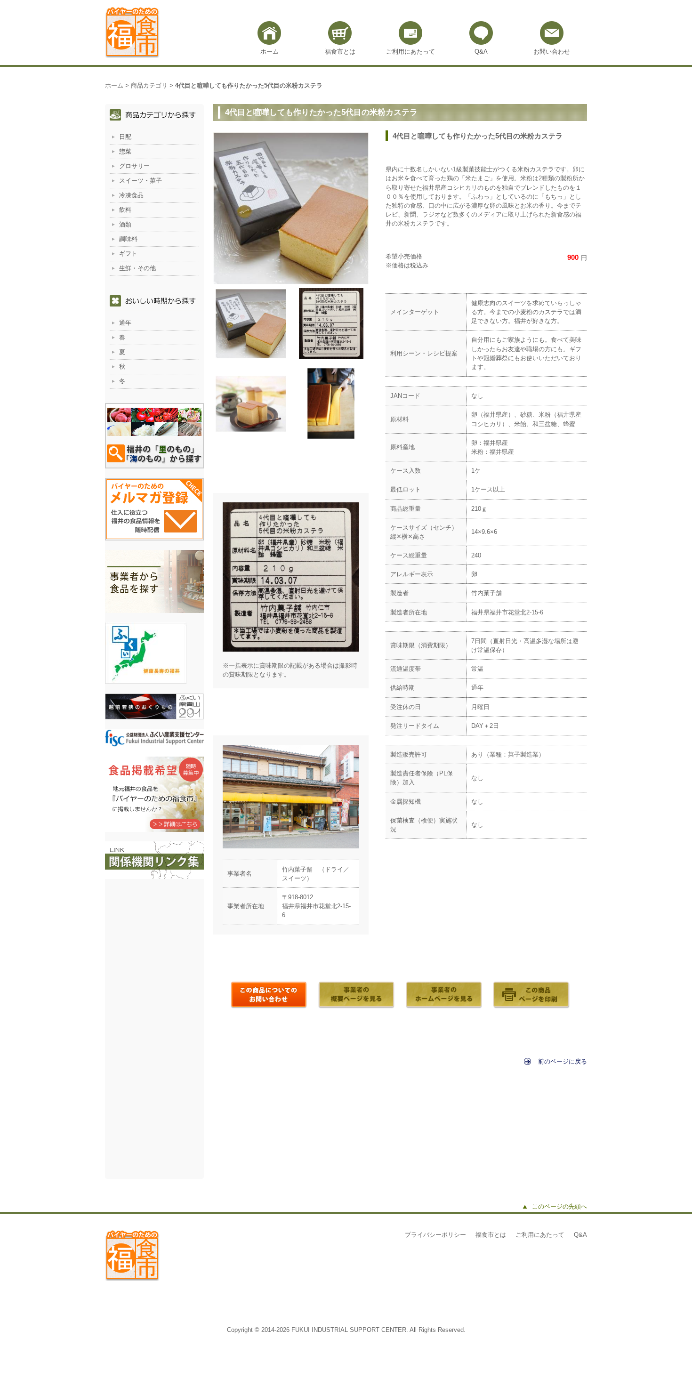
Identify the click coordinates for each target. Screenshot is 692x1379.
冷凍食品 (131, 195)
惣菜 (125, 151)
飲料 (125, 209)
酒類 (125, 224)
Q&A (481, 51)
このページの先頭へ (559, 1206)
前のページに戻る (562, 1061)
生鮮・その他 (137, 268)
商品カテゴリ (149, 85)
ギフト (128, 253)
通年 (125, 322)
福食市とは (340, 51)
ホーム (269, 51)
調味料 (128, 238)
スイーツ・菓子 (140, 180)
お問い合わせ (551, 51)
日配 (125, 136)
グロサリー (134, 165)
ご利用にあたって (410, 51)
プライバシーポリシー (435, 1234)
